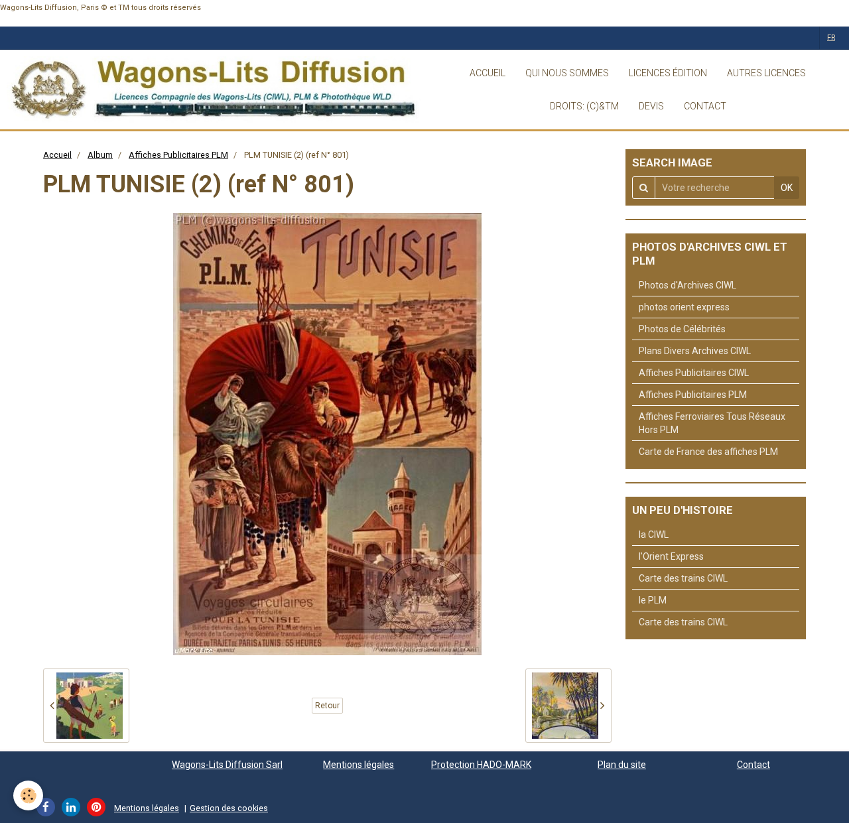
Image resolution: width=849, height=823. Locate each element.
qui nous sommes (567, 73)
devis (651, 106)
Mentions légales (358, 764)
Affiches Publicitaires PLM (178, 155)
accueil (487, 73)
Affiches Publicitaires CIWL (694, 372)
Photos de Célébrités (682, 329)
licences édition (668, 73)
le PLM (653, 600)
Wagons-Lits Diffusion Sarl (227, 764)
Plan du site (622, 764)
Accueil (57, 155)
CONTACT (705, 106)
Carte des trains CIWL (683, 578)
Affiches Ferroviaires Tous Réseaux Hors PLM (712, 423)
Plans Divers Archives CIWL (695, 351)
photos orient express (684, 307)
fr (831, 37)
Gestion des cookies (229, 808)
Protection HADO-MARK (481, 764)
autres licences (766, 73)
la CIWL (654, 534)
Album (100, 155)
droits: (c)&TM (584, 106)
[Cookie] (28, 795)
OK (787, 187)
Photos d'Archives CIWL (687, 285)
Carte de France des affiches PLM (708, 451)
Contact (753, 764)
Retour (327, 705)
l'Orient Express (671, 556)
